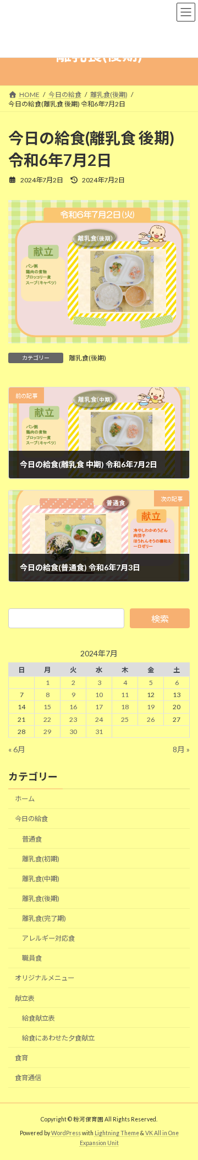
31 (99, 731)
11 (125, 694)
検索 (160, 618)
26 (151, 719)
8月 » (181, 748)
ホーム (25, 799)
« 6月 (16, 748)
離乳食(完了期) (44, 918)
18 (125, 707)
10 (99, 694)
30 (73, 731)
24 (99, 719)
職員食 (32, 958)
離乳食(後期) (87, 358)
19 (151, 707)
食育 (21, 1057)
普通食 (32, 838)
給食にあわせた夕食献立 (58, 1037)
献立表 (25, 998)
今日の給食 (31, 818)
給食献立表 (38, 1017)
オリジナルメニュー (44, 978)
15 (47, 707)
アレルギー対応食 (48, 938)
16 (73, 707)
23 (73, 719)
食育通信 (28, 1077)
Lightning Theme (117, 1133)
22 (47, 719)
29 (47, 731)
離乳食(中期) (40, 878)
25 (125, 719)
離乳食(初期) (40, 858)
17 (99, 707)
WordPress (66, 1133)
